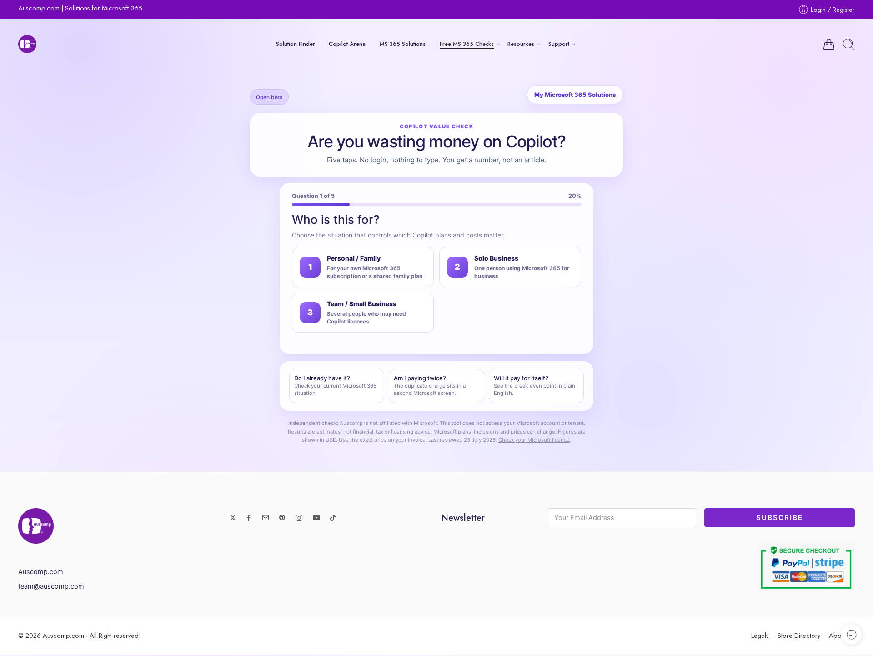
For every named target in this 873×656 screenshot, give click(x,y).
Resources (520, 44)
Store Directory (799, 635)
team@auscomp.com (51, 586)
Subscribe (779, 517)
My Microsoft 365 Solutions (575, 94)
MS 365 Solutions (403, 44)
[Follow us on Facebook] (248, 517)
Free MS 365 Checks (467, 44)
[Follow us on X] (233, 518)
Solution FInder (295, 44)
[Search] (848, 44)
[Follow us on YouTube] (316, 518)
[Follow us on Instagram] (299, 518)
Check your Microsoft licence (534, 440)
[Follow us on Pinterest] (282, 517)
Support (558, 44)
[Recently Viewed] (851, 634)
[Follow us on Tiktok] (333, 518)
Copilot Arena (347, 44)
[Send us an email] (265, 518)
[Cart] (829, 44)
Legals (760, 635)
